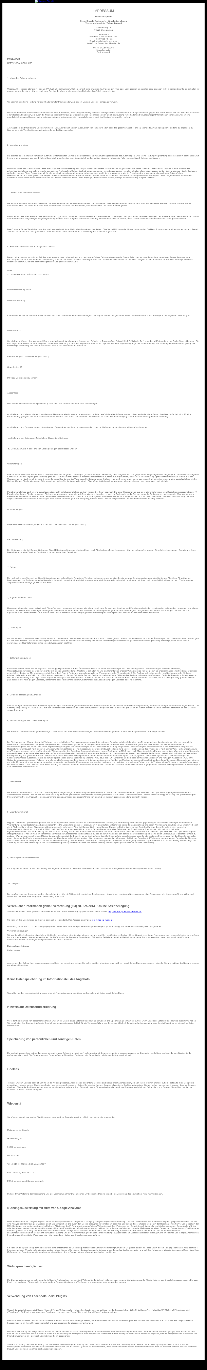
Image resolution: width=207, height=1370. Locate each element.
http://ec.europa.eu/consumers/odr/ (125, 911)
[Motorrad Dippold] (44, 1)
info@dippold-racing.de (103, 920)
